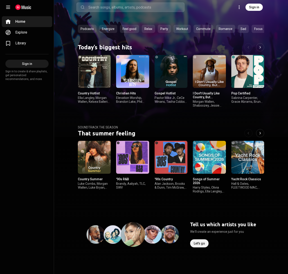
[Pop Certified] (247, 71)
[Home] (23, 7)
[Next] (260, 47)
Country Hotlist (89, 93)
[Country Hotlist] (94, 71)
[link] (27, 21)
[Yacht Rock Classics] (247, 157)
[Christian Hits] (132, 71)
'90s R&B (122, 179)
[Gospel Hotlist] (171, 71)
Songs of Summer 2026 (206, 181)
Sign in (254, 7)
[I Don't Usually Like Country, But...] (209, 71)
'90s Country (164, 179)
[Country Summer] (94, 157)
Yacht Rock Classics (246, 179)
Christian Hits (126, 93)
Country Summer (90, 179)
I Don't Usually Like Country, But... (206, 95)
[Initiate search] (82, 7)
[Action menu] (106, 61)
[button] (103, 80)
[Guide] (8, 7)
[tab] (87, 29)
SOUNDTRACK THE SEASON (98, 127)
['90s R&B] (132, 157)
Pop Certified (240, 93)
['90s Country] (171, 157)
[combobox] (136, 7)
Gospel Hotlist (165, 93)
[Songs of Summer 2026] (209, 157)
